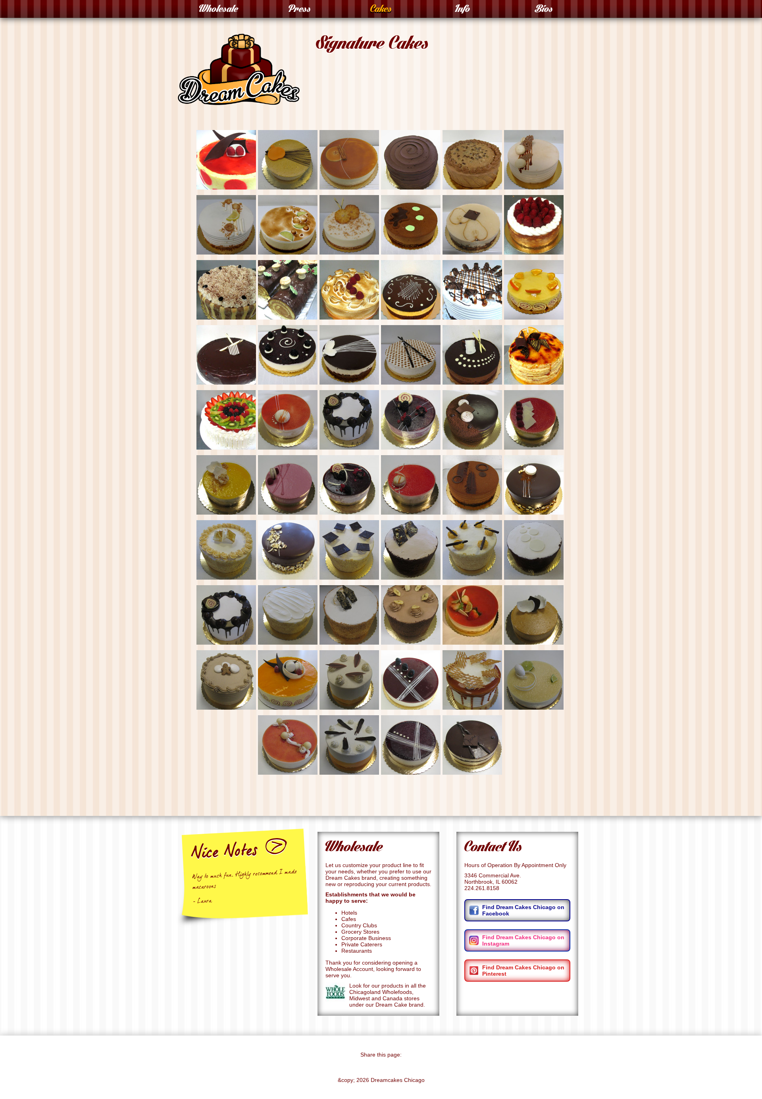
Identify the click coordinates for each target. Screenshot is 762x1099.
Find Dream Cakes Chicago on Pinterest (523, 970)
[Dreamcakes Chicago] (239, 101)
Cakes (381, 10)
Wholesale (218, 10)
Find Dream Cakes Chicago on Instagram (523, 940)
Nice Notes (224, 854)
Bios (544, 10)
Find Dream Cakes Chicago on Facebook (523, 910)
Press (300, 10)
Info (462, 10)
